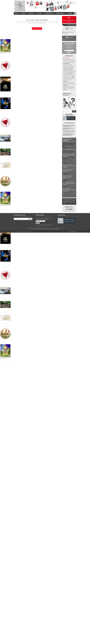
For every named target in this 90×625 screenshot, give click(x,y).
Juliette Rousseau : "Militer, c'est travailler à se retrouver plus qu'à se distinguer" (69, 166)
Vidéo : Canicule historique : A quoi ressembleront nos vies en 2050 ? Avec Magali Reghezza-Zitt (69, 76)
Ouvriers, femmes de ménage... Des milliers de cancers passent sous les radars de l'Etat (69, 72)
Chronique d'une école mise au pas (69, 149)
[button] (62, 33)
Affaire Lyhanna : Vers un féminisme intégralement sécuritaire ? (67, 177)
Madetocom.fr (73, 231)
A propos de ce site (46, 227)
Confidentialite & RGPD (55, 227)
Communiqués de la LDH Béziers (68, 132)
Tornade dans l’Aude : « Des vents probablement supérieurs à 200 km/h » (69, 131)
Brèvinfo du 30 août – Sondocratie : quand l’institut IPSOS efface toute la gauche (69, 20)
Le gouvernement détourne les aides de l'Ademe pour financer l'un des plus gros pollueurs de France (69, 61)
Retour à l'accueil (37, 28)
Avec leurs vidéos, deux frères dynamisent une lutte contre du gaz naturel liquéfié (68, 128)
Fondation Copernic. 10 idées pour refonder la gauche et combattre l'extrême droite (69, 155)
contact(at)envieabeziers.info (37, 227)
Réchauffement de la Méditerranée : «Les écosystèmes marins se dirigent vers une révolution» (68, 126)
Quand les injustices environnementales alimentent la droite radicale (69, 190)
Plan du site (61, 227)
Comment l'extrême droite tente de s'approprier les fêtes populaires (69, 170)
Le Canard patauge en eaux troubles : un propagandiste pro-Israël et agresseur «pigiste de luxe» (69, 134)
